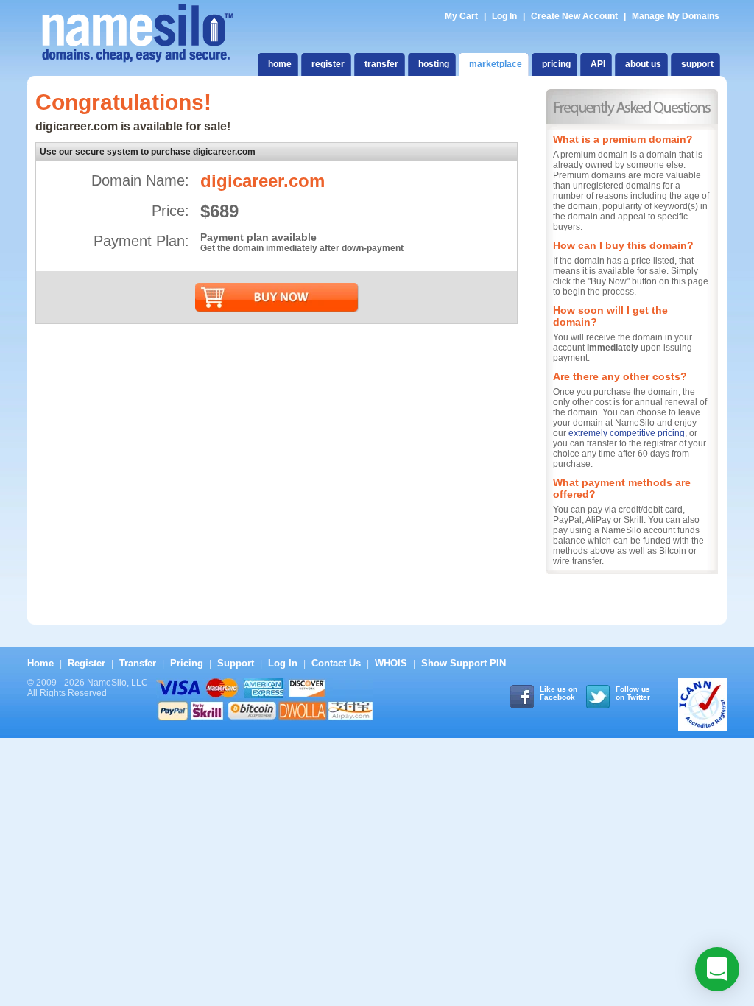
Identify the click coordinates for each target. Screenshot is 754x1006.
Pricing (186, 663)
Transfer (137, 663)
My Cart (462, 16)
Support (235, 663)
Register (86, 663)
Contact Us (336, 663)
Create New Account (574, 16)
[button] (717, 969)
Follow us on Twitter (633, 693)
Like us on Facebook (558, 693)
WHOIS (391, 663)
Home (40, 663)
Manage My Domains (675, 16)
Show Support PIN (463, 663)
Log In (504, 16)
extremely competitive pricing (626, 433)
